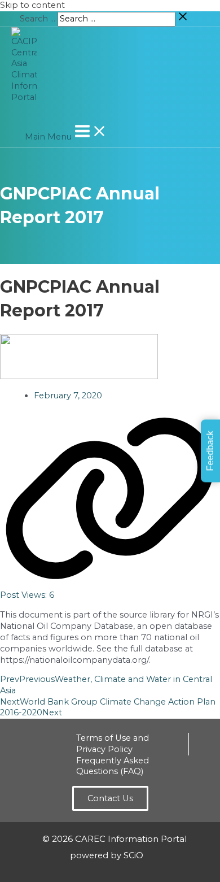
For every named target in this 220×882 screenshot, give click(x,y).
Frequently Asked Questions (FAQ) (112, 766)
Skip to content (32, 5)
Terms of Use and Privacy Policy (112, 743)
